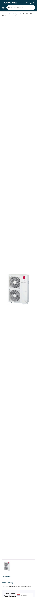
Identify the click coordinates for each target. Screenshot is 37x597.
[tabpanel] (18, 584)
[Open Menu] (3, 7)
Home (4, 14)
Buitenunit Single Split (14, 14)
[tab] (7, 576)
